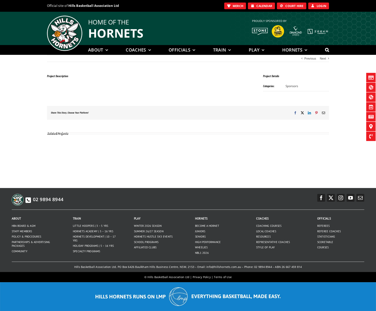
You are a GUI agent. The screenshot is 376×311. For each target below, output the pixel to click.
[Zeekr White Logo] (318, 29)
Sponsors (292, 86)
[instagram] (341, 198)
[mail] (360, 198)
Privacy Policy (202, 277)
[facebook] (321, 198)
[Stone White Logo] (260, 29)
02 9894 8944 (48, 199)
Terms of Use (223, 277)
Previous (310, 58)
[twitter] (331, 198)
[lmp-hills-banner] (188, 284)
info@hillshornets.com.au (223, 267)
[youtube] (350, 198)
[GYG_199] (278, 26)
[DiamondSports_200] (296, 25)
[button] (327, 50)
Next (323, 58)
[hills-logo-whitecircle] (64, 17)
